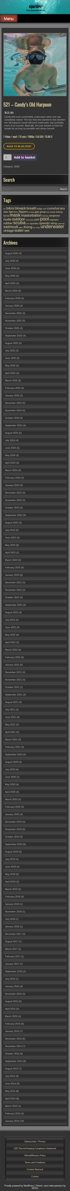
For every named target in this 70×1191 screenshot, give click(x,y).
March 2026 (11, 290)
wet (26, 230)
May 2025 (10, 365)
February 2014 (12, 1113)
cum (45, 209)
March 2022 (11, 649)
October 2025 (12, 328)
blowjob (20, 208)
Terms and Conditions (35, 1162)
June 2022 (10, 627)
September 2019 (13, 844)
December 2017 (13, 934)
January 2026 (12, 305)
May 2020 (10, 784)
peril (36, 219)
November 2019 (13, 829)
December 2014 (13, 1038)
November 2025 (13, 320)
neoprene (54, 215)
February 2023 (12, 567)
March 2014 (11, 1106)
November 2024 (13, 410)
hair (47, 212)
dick (62, 208)
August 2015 (11, 1001)
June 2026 (10, 268)
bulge (39, 208)
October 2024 (12, 418)
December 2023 (13, 492)
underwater (52, 226)
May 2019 (10, 874)
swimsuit (10, 227)
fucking (31, 212)
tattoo (21, 227)
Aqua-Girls (35, 6)
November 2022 (13, 590)
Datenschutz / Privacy (35, 1141)
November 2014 (13, 1046)
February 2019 (12, 896)
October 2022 (12, 597)
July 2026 (10, 260)
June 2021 (10, 717)
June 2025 (10, 358)
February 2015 (12, 1023)
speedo (44, 223)
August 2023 (11, 522)
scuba (19, 222)
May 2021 (10, 724)
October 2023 (12, 507)
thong (28, 227)
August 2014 (11, 1068)
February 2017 (12, 956)
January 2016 (12, 986)
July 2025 (10, 350)
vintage (8, 230)
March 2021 (11, 739)
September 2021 (13, 694)
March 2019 (11, 889)
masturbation (31, 215)
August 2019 (11, 851)
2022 (16, 166)
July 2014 (10, 1076)
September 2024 (13, 425)
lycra (6, 215)
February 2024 (12, 477)
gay (37, 211)
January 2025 (12, 395)
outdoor (18, 219)
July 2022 (10, 620)
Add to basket (24, 157)
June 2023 (10, 537)
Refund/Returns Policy (35, 1155)
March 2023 (11, 560)
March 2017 (11, 949)
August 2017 (11, 941)
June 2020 (10, 777)
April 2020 (10, 792)
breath (31, 208)
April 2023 (10, 552)
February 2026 (12, 298)
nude (7, 219)
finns (16, 212)
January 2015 (12, 1031)
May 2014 (10, 1091)
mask (15, 215)
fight (11, 211)
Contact (35, 1176)
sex (27, 224)
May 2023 (10, 545)
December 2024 (13, 403)
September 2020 (13, 754)
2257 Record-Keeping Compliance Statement (35, 1148)
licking (59, 212)
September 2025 (13, 335)
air (4, 209)
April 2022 (10, 642)
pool (44, 218)
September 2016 (13, 971)
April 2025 (10, 373)
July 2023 (10, 530)
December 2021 (13, 672)
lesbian (53, 212)
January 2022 (12, 664)
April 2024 (10, 462)
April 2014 (10, 1098)
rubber (8, 223)
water (19, 230)
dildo (5, 212)
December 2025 (13, 313)
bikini (10, 208)
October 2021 (12, 687)
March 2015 (11, 1016)
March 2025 (11, 380)
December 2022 (13, 582)
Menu (9, 18)
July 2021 (10, 709)
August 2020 (11, 762)
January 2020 (12, 814)
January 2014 (12, 1121)
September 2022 (13, 605)
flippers (23, 211)
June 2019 (10, 866)
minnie (45, 216)
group (43, 211)
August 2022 (11, 612)
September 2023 (13, 515)
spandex (34, 223)
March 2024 (11, 470)
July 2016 (10, 979)
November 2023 (13, 500)
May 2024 (10, 455)
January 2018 (12, 926)
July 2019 (10, 859)
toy (34, 227)
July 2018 (10, 919)
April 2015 (10, 1008)
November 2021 (13, 679)
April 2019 (10, 881)
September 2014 (13, 1061)
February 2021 (12, 747)
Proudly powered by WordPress (19, 1185)
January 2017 (12, 964)
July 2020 (10, 769)
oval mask (30, 220)
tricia (38, 227)
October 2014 (12, 1053)
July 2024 (10, 440)
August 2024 (11, 433)
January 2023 (12, 575)
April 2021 (10, 732)
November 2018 (13, 911)
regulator (54, 219)
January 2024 (12, 485)
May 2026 (10, 275)
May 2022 (10, 634)
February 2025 (12, 388)
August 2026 (11, 253)
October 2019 (12, 836)
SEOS (35, 1188)
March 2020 (11, 799)
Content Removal (35, 1169)
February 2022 (12, 657)
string (53, 223)
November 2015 (13, 993)
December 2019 (13, 821)
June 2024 (10, 447)
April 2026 (10, 283)
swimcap (60, 224)
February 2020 (12, 806)
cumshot (53, 208)
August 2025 (11, 343)
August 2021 (11, 702)
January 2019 (12, 904)
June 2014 (10, 1083)
